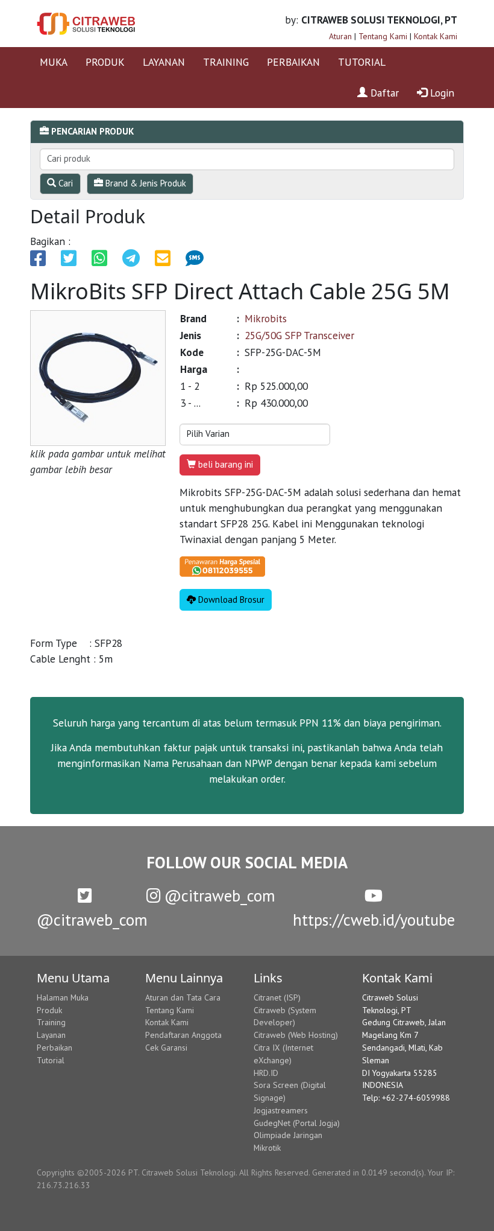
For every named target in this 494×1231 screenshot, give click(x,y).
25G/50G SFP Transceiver (299, 335)
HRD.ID (266, 1072)
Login (440, 93)
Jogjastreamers (281, 1110)
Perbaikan (54, 1047)
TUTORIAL (362, 62)
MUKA (53, 62)
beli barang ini (224, 464)
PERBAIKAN (293, 62)
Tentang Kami (382, 36)
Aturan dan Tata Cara (182, 997)
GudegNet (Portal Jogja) (297, 1123)
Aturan (340, 36)
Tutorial (50, 1060)
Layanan (51, 1034)
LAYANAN (164, 62)
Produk (49, 1010)
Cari (64, 183)
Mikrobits (266, 318)
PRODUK (105, 62)
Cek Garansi (166, 1047)
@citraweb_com (217, 895)
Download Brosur (230, 599)
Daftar (383, 93)
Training (51, 1022)
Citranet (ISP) (277, 997)
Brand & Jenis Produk (144, 183)
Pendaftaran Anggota (183, 1034)
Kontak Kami (435, 36)
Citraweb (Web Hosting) (296, 1034)
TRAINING (226, 62)
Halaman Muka (63, 997)
